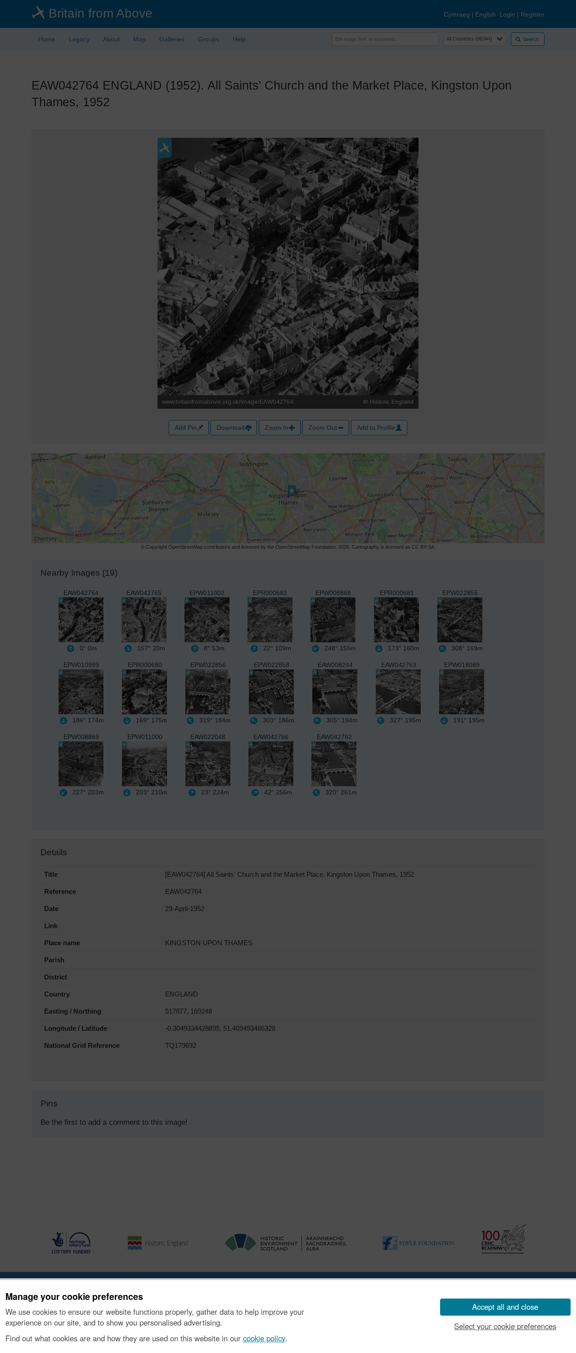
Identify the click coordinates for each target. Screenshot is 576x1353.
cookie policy (264, 1338)
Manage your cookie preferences (74, 1297)
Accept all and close (505, 1306)
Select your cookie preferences (505, 1326)
